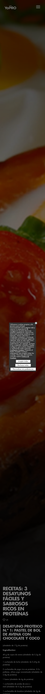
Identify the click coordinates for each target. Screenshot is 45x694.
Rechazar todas (23, 365)
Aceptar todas (23, 361)
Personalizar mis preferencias (23, 369)
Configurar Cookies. (17, 350)
